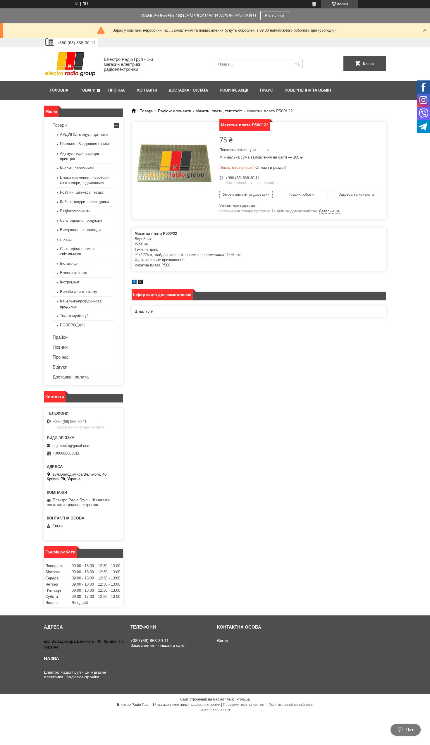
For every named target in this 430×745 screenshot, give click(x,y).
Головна (59, 90)
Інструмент (70, 282)
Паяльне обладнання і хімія (84, 144)
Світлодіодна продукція (81, 220)
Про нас (116, 90)
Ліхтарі (66, 239)
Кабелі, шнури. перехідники (84, 201)
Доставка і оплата (188, 90)
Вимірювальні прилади (80, 230)
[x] (140, 283)
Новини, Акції (234, 90)
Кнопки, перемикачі (77, 168)
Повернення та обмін (308, 90)
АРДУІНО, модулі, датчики (84, 134)
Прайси (60, 337)
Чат (410, 729)
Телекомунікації (74, 316)
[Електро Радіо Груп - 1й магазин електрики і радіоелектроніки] (70, 64)
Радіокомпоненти (174, 111)
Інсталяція (69, 263)
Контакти (274, 15)
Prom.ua (243, 699)
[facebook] (134, 283)
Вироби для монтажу (78, 292)
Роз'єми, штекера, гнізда (81, 192)
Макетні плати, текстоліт (218, 111)
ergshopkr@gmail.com (71, 445)
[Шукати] (298, 64)
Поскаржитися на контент (244, 705)
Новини (60, 347)
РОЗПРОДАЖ (72, 325)
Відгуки (60, 366)
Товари (87, 90)
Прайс (266, 90)
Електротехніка (73, 273)
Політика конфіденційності (291, 705)
